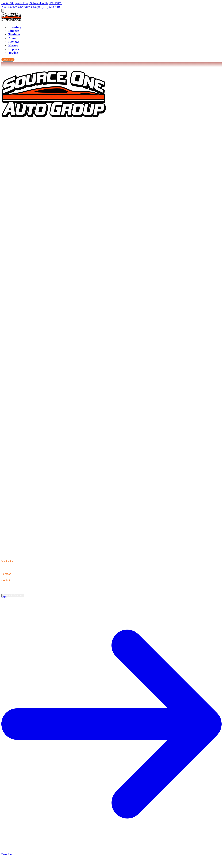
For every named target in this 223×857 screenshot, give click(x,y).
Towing (13, 52)
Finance (13, 30)
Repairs (13, 49)
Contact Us (8, 59)
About (12, 38)
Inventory (15, 27)
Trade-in (14, 34)
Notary (13, 45)
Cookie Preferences (13, 595)
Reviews (13, 41)
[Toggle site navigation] (2, 11)
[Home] (11, 20)
